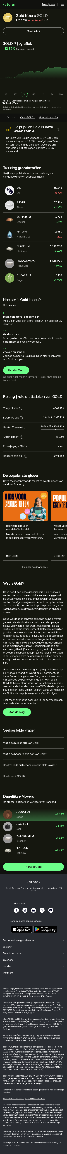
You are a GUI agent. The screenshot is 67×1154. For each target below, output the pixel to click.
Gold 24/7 (33, 31)
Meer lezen (12, 556)
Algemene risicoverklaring (13, 1098)
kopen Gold (9, 380)
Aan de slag (17, 712)
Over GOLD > (27, 117)
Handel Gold (16, 370)
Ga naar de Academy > (35, 567)
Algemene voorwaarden (35, 1098)
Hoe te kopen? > (48, 117)
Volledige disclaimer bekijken (31, 1083)
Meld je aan (48, 4)
